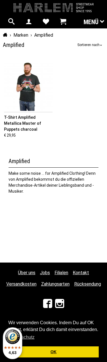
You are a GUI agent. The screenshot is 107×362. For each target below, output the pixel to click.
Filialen (61, 272)
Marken (20, 35)
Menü (92, 22)
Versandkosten (21, 284)
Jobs (45, 272)
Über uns (26, 272)
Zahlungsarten (55, 284)
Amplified (43, 35)
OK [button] (53, 351)
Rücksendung (87, 284)
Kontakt (81, 272)
